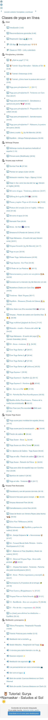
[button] (1, 2)
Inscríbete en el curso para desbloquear (24, 713)
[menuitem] (1, 5)
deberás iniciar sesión (31, 710)
